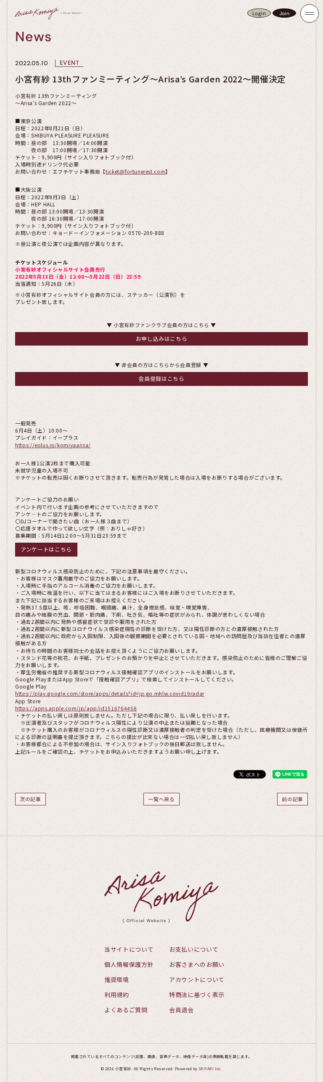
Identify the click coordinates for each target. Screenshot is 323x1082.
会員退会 (181, 1009)
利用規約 (116, 994)
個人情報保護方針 (129, 964)
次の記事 (30, 798)
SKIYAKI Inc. (210, 1068)
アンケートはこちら (46, 549)
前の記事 (292, 798)
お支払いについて (193, 949)
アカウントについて (197, 979)
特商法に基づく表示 (197, 994)
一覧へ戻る (161, 798)
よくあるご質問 (126, 1009)
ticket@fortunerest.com (135, 171)
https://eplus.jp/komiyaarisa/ (53, 445)
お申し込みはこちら (162, 339)
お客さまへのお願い (197, 964)
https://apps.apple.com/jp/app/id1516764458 (76, 708)
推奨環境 (116, 979)
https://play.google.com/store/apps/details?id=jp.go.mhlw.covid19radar (109, 693)
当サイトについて (129, 949)
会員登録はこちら (161, 379)
